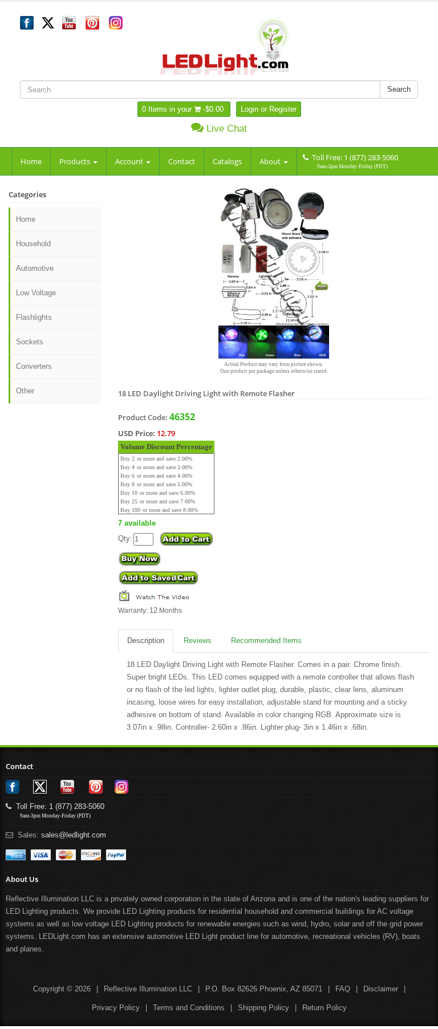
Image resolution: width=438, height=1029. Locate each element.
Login (249, 109)
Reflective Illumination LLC (148, 989)
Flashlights (34, 317)
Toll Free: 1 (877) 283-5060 (353, 157)
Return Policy (324, 1007)
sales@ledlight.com (73, 835)
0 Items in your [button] (168, 109)
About (270, 161)
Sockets (29, 341)
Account (130, 161)
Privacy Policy (116, 1007)
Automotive (35, 268)
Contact (181, 161)
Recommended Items (266, 640)
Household (33, 243)
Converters (34, 366)
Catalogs (227, 161)
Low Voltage (36, 292)
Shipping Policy (263, 1007)
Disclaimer (380, 989)
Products (75, 161)
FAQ (342, 989)
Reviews (198, 640)
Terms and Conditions (189, 1007)
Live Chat (225, 128)
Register (283, 109)
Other (25, 391)
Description (145, 640)
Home (31, 161)
